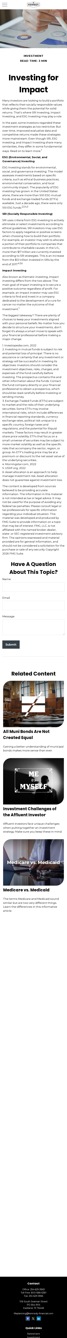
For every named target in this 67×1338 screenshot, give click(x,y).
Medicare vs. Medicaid (26, 890)
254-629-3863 (37, 1289)
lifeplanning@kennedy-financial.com (33, 1313)
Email (6, 597)
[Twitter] (33, 1318)
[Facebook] (28, 1318)
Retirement (33, 1333)
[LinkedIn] (39, 1318)
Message (8, 616)
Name (6, 579)
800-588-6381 (38, 1292)
